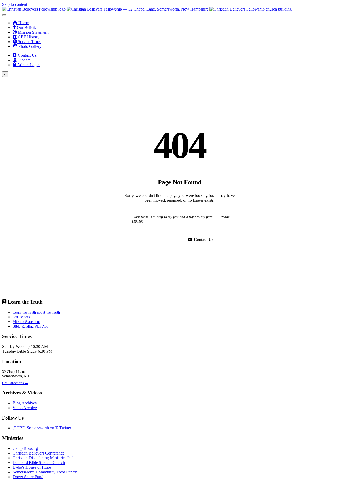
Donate (23, 60)
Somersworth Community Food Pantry (45, 472)
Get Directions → (15, 383)
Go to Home (162, 239)
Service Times (29, 41)
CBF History (28, 37)
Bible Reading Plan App (30, 326)
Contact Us (27, 55)
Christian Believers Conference (38, 453)
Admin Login (28, 64)
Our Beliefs (26, 27)
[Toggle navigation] (4, 15)
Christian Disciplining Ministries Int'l (43, 458)
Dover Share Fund (28, 476)
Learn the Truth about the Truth (36, 312)
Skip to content (14, 4)
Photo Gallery (29, 46)
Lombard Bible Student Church (39, 462)
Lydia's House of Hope (32, 467)
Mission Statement (32, 32)
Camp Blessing (25, 448)
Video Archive (25, 407)
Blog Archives (25, 403)
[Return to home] (147, 9)
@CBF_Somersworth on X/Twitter (42, 428)
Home (23, 22)
